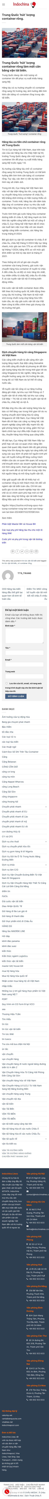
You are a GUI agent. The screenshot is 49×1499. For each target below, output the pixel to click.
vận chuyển (7, 1054)
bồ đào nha (7, 732)
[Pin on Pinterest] (31, 551)
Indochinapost (8, 1453)
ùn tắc (5, 1049)
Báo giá (23, 1489)
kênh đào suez (9, 946)
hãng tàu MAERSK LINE (13, 931)
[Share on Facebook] (17, 551)
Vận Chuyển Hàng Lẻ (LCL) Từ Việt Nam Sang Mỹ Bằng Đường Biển (22, 1087)
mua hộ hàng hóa (10, 971)
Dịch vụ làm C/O (10, 869)
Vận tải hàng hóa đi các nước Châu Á (20, 1128)
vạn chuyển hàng (10, 1059)
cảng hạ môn (8, 776)
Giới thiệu (19, 1485)
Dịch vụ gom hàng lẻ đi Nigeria (17, 851)
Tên (7, 648)
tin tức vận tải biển (29, 561)
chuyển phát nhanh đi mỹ (14, 821)
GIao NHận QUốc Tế (12, 906)
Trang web (10, 671)
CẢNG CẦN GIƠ (10, 766)
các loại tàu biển (10, 742)
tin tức (5, 1024)
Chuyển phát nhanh (11, 806)
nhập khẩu (7, 986)
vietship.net (7, 1415)
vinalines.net (7, 1422)
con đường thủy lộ (11, 831)
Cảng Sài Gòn (9, 791)
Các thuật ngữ (9, 747)
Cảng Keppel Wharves (13, 781)
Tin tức (32, 1489)
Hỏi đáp (6, 936)
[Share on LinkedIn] (36, 551)
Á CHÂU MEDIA (30, 1492)
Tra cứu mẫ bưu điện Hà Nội (16, 1044)
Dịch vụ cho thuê (10, 841)
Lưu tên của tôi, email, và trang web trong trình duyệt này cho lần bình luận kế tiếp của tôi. (24, 687)
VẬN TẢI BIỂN (8, 1118)
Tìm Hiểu (6, 1019)
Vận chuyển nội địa (11, 1099)
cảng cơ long (8, 771)
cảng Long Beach (10, 786)
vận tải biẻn (7, 1103)
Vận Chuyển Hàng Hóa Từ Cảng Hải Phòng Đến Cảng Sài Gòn (23, 1074)
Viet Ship (11, 1457)
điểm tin (6, 891)
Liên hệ (40, 1489)
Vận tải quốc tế (9, 1138)
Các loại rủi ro (9, 736)
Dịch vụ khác (8, 864)
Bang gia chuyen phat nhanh (16, 722)
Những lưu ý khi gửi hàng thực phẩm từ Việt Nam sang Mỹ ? (23, 993)
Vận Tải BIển (8, 1108)
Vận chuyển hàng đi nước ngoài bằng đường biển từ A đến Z (24, 1066)
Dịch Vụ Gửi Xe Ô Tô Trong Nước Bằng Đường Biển (21, 858)
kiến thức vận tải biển (12, 961)
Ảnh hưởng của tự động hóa (16, 717)
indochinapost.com (10, 1425)
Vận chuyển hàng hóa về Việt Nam (19, 1080)
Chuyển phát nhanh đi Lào (15, 816)
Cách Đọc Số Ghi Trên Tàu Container (20, 751)
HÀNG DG (7, 926)
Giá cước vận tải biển (12, 901)
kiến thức (6, 951)
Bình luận (10, 626)
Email (8, 660)
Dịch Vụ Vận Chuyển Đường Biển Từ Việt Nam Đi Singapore (22, 876)
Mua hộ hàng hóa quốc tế (14, 976)
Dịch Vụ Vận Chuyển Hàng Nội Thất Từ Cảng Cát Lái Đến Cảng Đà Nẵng (24, 885)
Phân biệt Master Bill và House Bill (19, 524)
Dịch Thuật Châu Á (33, 1495)
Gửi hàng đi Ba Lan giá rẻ (14, 911)
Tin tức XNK (8, 1034)
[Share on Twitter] (22, 551)
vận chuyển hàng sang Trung (16, 1094)
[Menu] (3, 4)
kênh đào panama (11, 941)
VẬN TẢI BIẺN (8, 1114)
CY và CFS (7, 836)
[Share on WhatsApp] (13, 551)
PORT (4, 999)
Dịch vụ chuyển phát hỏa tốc (16, 846)
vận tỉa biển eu (9, 1143)
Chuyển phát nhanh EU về (15, 826)
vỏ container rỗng (25, 563)
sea (3, 1009)
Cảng (4, 757)
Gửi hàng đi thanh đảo (13, 916)
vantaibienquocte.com (11, 1419)
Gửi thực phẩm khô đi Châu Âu (17, 921)
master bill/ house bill (12, 966)
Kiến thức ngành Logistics (15, 956)
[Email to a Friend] (27, 551)
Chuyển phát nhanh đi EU (14, 811)
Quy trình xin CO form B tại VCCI (18, 1004)
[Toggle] (46, 806)
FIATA (5, 896)
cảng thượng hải (10, 801)
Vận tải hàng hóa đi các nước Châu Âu (21, 1133)
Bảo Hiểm (6, 727)
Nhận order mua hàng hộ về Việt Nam (20, 981)
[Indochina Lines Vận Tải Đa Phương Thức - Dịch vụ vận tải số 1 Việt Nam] (25, 4)
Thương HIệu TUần (11, 1014)
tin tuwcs (6, 1039)
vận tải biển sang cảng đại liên (17, 1123)
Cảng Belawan (9, 761)
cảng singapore (9, 796)
